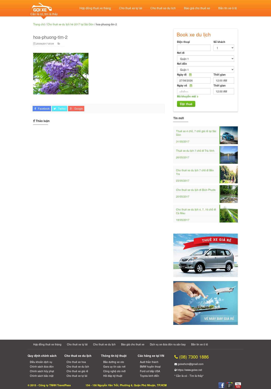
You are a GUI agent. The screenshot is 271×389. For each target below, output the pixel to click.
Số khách (219, 42)
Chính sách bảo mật (41, 376)
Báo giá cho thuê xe (197, 8)
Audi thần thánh (149, 362)
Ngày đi (182, 74)
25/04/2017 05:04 (45, 43)
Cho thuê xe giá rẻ (77, 371)
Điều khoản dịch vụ (41, 362)
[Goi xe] (230, 385)
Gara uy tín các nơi (114, 366)
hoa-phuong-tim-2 (50, 37)
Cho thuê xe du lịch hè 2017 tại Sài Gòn (70, 24)
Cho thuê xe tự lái (130, 8)
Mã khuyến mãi (186, 96)
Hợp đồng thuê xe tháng (95, 8)
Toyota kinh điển (149, 376)
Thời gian (219, 74)
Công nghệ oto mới (114, 371)
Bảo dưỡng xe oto (113, 362)
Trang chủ (39, 24)
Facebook (43, 108)
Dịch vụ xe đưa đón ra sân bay (168, 344)
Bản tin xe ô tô (227, 8)
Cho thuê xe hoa (76, 362)
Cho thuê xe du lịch (163, 8)
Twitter (61, 108)
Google (78, 108)
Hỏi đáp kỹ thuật (112, 376)
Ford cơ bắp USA (150, 371)
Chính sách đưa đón (42, 366)
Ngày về (182, 85)
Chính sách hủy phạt (42, 371)
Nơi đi (181, 53)
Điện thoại (183, 42)
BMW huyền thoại (150, 366)
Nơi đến (182, 63)
